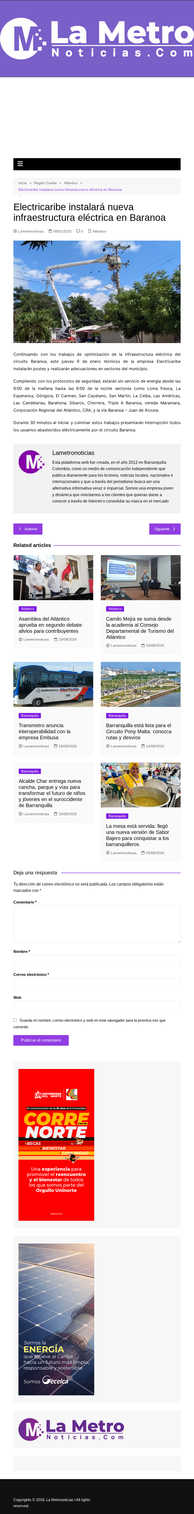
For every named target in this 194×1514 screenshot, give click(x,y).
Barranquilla (29, 716)
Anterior (31, 529)
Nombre (21, 951)
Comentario (25, 902)
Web (17, 997)
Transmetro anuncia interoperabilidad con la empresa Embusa (44, 731)
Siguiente (161, 529)
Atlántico (99, 231)
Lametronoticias (31, 231)
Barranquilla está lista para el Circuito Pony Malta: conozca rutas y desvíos (139, 731)
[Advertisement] (97, 120)
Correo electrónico (31, 974)
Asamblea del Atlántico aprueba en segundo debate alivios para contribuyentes (50, 625)
